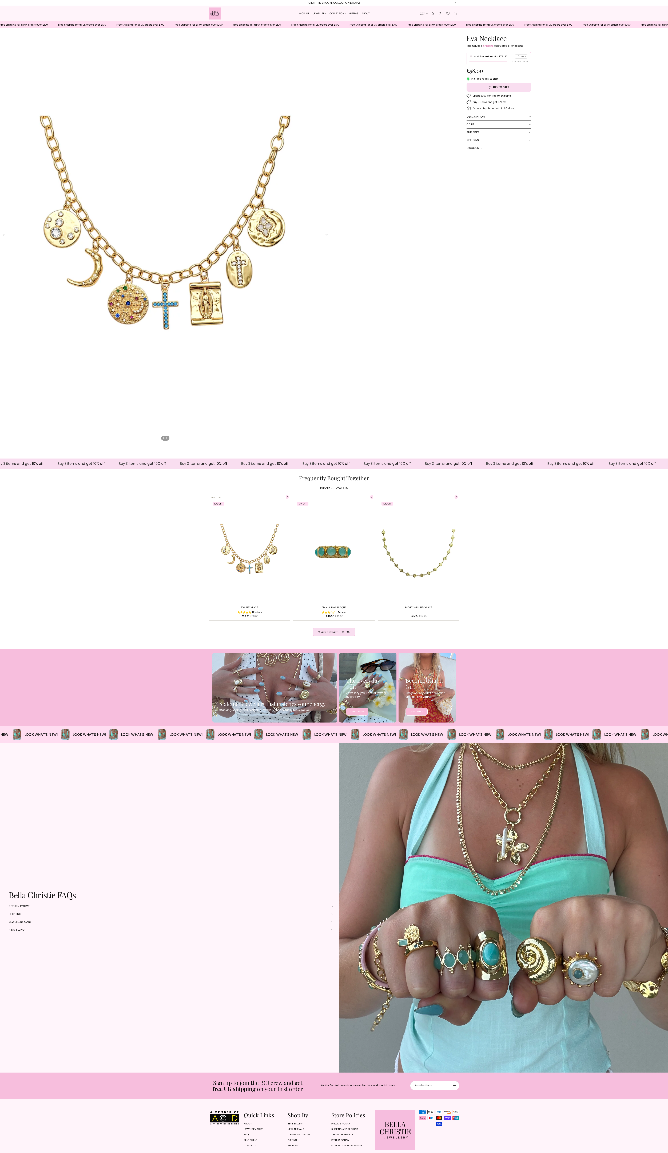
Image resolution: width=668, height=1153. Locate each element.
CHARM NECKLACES (299, 1134)
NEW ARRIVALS (296, 1129)
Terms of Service (342, 1134)
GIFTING (292, 1140)
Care (470, 124)
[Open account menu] (440, 13)
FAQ (246, 1134)
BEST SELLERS (295, 1123)
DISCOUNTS (474, 148)
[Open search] (433, 13)
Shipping (488, 46)
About (248, 1123)
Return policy (19, 906)
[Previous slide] (3, 235)
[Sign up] (454, 1085)
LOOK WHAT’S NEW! (47, 734)
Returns (473, 140)
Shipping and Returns (344, 1129)
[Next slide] (328, 235)
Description (476, 117)
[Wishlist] (448, 13)
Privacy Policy (341, 1123)
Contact (250, 1145)
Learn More (357, 711)
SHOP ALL (293, 1145)
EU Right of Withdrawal (346, 1145)
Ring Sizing (17, 930)
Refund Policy (340, 1140)
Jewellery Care (20, 922)
